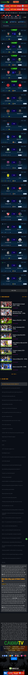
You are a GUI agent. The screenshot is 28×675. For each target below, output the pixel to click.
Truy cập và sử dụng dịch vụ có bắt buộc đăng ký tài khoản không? (13, 546)
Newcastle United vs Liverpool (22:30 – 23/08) (19, 304)
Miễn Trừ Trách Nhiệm (18, 648)
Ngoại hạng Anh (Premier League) (8, 436)
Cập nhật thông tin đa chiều (7, 404)
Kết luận (3, 562)
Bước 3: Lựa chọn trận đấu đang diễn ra (9, 525)
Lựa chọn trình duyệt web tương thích (9, 497)
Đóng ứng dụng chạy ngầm (7, 493)
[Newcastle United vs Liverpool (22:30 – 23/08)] (6, 304)
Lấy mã (14, 658)
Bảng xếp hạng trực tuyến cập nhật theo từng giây (11, 465)
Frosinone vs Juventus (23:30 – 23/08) (19, 351)
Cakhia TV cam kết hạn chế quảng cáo (9, 408)
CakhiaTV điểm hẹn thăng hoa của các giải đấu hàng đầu (13, 432)
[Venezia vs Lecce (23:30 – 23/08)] (6, 366)
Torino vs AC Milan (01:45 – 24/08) (20, 359)
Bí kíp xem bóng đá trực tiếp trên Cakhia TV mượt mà (12, 485)
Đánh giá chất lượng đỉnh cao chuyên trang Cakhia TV (12, 392)
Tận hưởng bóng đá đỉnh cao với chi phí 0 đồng (11, 420)
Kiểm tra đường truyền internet (8, 489)
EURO (3, 444)
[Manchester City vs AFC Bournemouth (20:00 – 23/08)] (6, 312)
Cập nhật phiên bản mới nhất (7, 505)
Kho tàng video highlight (6, 477)
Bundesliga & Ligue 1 (6, 452)
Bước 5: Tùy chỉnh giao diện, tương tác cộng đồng (11, 534)
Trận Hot (14, 22)
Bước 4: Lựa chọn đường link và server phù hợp (11, 529)
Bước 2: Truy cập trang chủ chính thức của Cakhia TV (12, 521)
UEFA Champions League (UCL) (8, 448)
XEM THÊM (24, 296)
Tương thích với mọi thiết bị (7, 428)
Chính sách (15, 646)
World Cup (4, 440)
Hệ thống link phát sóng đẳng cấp (8, 396)
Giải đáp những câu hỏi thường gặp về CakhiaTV (11, 538)
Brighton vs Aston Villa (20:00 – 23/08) (19, 335)
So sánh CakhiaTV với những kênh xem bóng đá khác (12, 481)
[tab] (2, 17)
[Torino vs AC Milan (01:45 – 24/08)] (6, 359)
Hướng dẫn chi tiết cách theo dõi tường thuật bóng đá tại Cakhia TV (13, 514)
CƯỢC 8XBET (16, 2)
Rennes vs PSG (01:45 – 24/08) (19, 320)
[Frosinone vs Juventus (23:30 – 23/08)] (6, 351)
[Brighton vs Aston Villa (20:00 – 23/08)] (6, 335)
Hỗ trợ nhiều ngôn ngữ (6, 424)
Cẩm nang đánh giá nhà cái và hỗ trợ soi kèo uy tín (11, 412)
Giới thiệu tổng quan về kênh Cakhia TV (10, 384)
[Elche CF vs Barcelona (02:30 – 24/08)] (6, 328)
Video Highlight (5, 296)
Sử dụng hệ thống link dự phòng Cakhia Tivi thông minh (13, 509)
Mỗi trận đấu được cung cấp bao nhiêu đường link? (12, 542)
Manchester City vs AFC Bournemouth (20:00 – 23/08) (19, 312)
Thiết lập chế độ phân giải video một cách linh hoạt (12, 501)
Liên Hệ (23, 646)
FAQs (18, 650)
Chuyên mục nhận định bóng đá (8, 473)
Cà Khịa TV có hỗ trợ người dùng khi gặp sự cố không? (12, 554)
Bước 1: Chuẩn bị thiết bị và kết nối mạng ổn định (11, 517)
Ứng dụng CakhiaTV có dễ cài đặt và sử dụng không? (12, 550)
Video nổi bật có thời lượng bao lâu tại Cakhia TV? (11, 558)
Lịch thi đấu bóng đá (6, 461)
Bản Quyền (7, 648)
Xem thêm (13, 290)
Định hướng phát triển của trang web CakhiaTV (11, 388)
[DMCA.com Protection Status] (14, 668)
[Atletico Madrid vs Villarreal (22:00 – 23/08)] (6, 343)
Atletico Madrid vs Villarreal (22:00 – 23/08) (20, 343)
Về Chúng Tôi (6, 646)
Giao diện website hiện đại (7, 416)
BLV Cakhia (22, 22)
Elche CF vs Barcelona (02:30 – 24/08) (19, 328)
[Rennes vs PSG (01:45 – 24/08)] (6, 320)
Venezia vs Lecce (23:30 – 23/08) (19, 367)
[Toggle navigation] (26, 2)
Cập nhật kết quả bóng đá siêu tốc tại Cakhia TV (11, 469)
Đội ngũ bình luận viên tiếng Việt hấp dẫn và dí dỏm (12, 400)
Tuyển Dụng (11, 650)
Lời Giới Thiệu (5, 379)
